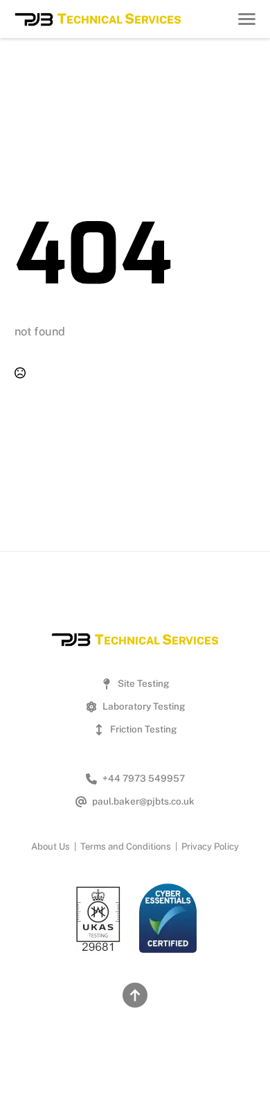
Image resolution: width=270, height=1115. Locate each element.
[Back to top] (135, 995)
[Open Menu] (246, 19)
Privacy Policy (210, 846)
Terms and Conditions (125, 846)
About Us (50, 846)
